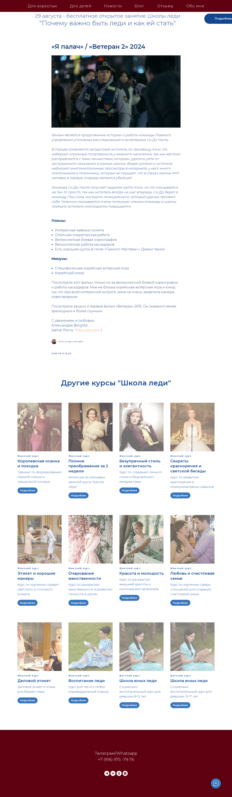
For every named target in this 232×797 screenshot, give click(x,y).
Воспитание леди (86, 680)
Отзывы (165, 6)
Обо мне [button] (195, 6)
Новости (113, 6)
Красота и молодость (141, 573)
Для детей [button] (81, 6)
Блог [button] (140, 6)
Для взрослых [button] (42, 6)
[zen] (125, 773)
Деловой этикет (34, 680)
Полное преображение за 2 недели (88, 466)
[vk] (112, 773)
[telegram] (106, 773)
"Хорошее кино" (87, 330)
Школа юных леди (138, 680)
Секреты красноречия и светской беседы (188, 466)
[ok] (119, 773)
